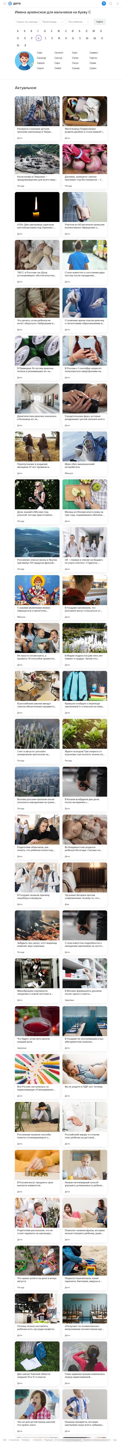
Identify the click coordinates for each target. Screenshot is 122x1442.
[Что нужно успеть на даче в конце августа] (37, 1268)
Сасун (75, 63)
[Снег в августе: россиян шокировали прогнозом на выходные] (37, 741)
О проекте (37, 1440)
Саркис (41, 63)
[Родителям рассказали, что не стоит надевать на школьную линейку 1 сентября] (37, 1220)
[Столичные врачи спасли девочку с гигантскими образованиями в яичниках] (84, 310)
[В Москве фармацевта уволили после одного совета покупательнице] (84, 980)
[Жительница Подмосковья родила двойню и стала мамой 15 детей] (84, 118)
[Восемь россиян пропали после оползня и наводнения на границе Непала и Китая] (37, 789)
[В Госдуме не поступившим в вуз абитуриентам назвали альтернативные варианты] (84, 1028)
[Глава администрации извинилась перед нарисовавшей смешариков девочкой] (84, 1363)
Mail (5, 1440)
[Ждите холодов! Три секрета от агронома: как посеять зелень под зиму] (84, 741)
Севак (93, 63)
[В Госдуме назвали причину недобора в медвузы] (37, 885)
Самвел (94, 52)
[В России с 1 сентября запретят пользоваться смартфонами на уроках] (84, 358)
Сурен (93, 68)
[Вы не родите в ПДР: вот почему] (84, 1076)
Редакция (48, 1440)
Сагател (58, 52)
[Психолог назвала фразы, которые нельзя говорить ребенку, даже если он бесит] (84, 1220)
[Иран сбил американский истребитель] (84, 453)
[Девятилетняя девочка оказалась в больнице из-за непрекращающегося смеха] (37, 406)
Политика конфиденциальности (97, 1440)
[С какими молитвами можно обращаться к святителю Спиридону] (37, 597)
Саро (57, 63)
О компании (14, 1440)
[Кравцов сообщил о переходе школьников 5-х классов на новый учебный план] (84, 693)
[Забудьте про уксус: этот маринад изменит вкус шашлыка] (37, 932)
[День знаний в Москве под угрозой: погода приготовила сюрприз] (37, 501)
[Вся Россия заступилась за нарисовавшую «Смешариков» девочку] (37, 1076)
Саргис (93, 57)
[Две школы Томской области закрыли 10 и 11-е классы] (37, 1363)
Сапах (75, 57)
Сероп (40, 68)
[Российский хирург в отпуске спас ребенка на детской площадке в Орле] (84, 1124)
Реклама (25, 1440)
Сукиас (76, 68)
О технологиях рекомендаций (68, 1440)
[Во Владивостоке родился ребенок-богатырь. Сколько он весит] (84, 837)
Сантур (58, 57)
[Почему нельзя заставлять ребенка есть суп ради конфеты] (37, 1316)
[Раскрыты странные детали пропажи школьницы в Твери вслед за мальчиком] (37, 118)
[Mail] (10, 3)
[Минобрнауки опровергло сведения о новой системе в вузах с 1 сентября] (37, 980)
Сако (74, 52)
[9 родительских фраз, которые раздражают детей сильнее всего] (84, 406)
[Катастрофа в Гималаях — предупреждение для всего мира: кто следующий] (37, 166)
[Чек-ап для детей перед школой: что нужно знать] (37, 1411)
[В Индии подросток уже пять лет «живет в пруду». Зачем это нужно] (84, 645)
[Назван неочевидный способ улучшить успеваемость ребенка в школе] (84, 1172)
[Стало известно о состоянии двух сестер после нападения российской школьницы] (84, 262)
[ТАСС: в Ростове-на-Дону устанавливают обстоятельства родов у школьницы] (37, 262)
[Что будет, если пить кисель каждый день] (37, 1028)
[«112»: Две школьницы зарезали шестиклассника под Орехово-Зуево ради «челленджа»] (37, 214)
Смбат (57, 68)
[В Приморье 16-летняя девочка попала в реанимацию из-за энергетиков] (37, 358)
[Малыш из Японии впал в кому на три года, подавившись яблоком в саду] (84, 501)
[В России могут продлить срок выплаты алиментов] (37, 1172)
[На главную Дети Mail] (16, 3)
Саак (39, 52)
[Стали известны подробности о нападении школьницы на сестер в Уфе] (84, 932)
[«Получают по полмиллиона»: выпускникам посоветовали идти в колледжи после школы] (84, 1316)
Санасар (41, 57)
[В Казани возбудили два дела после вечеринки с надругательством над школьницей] (84, 789)
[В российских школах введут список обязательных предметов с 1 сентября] (37, 693)
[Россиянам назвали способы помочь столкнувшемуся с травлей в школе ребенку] (37, 1124)
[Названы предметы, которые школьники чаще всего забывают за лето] (84, 1411)
